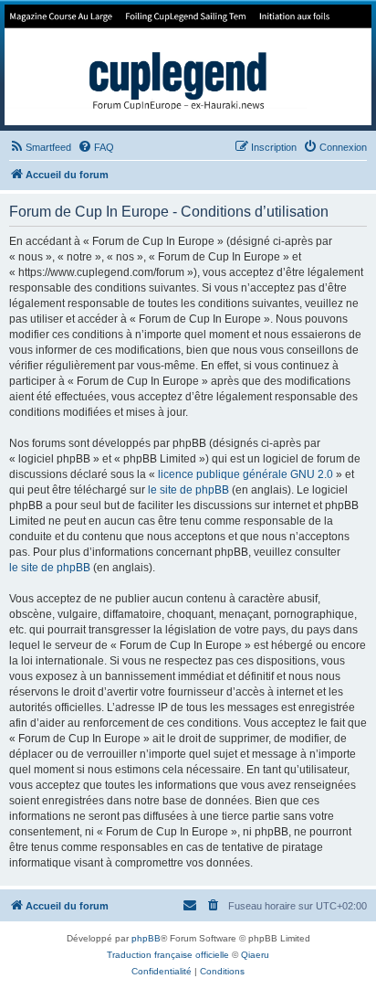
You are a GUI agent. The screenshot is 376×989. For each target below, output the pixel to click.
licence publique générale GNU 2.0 (245, 474)
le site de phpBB (188, 490)
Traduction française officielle (168, 955)
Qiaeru (255, 955)
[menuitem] (40, 147)
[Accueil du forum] (188, 65)
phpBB (146, 938)
